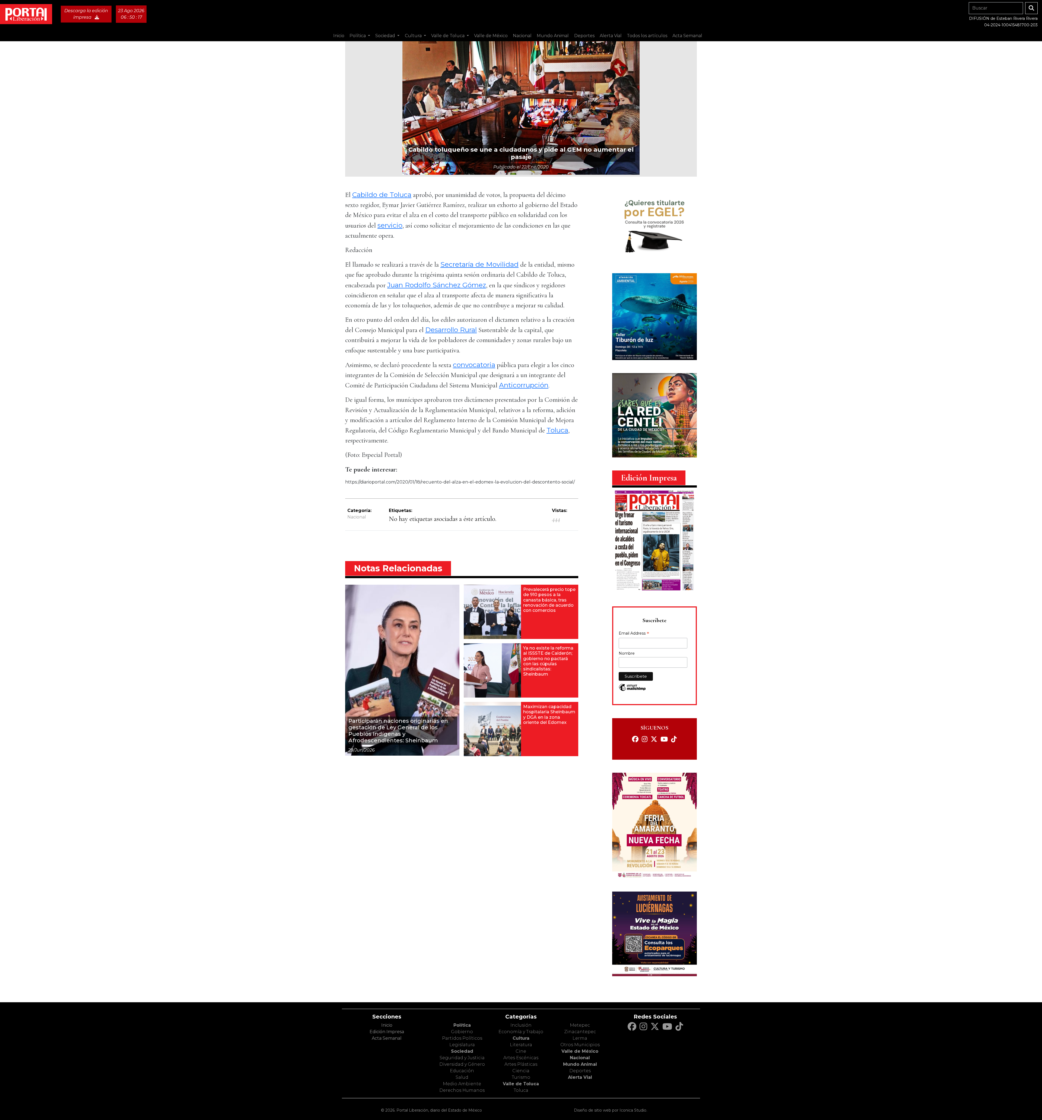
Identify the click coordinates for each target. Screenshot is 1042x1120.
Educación (462, 1070)
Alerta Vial (580, 1077)
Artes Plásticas (520, 1064)
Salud (462, 1077)
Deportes (580, 1070)
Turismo (521, 1077)
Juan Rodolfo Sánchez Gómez (436, 285)
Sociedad (462, 1051)
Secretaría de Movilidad (479, 264)
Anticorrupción (523, 385)
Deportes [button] (584, 35)
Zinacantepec (580, 1031)
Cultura (521, 1038)
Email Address (634, 634)
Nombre (627, 653)
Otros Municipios (580, 1044)
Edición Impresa (387, 1031)
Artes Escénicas (520, 1057)
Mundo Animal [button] (553, 35)
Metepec (580, 1025)
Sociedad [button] (385, 35)
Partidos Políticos (462, 1038)
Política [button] (358, 35)
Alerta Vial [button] (611, 35)
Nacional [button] (522, 35)
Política (462, 1025)
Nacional (356, 517)
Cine (521, 1051)
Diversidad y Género (462, 1064)
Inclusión (521, 1025)
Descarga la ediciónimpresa (86, 14)
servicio (389, 225)
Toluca (557, 430)
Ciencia (520, 1070)
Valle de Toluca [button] (448, 35)
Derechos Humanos (462, 1090)
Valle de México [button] (491, 35)
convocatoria (474, 365)
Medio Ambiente (462, 1083)
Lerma (580, 1038)
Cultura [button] (414, 35)
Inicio (338, 35)
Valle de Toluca (521, 1083)
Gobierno (462, 1031)
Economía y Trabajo (520, 1031)
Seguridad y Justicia (462, 1057)
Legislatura (462, 1044)
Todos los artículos (647, 35)
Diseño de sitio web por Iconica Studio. (610, 1110)
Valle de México (579, 1051)
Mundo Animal (580, 1064)
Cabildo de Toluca (381, 194)
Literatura (521, 1044)
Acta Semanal (687, 35)
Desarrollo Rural (451, 330)
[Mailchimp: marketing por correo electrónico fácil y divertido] (632, 690)
